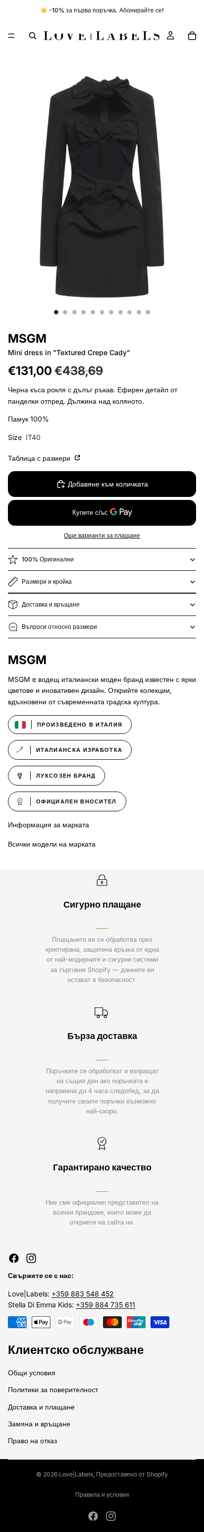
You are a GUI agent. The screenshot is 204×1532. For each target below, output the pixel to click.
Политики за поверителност (53, 1389)
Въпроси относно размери (59, 626)
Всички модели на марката (52, 844)
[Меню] (11, 35)
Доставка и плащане (41, 1406)
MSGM (27, 338)
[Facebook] (14, 1258)
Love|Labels (76, 1474)
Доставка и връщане (51, 604)
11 (148, 311)
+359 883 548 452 (82, 1293)
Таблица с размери (40, 458)
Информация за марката (48, 824)
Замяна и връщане (39, 1423)
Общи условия (31, 1372)
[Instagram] (31, 1258)
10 (138, 311)
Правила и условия (102, 1494)
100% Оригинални (48, 559)
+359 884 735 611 (105, 1304)
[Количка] (192, 36)
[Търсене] (33, 36)
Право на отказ (32, 1440)
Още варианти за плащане (102, 535)
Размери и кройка (47, 581)
